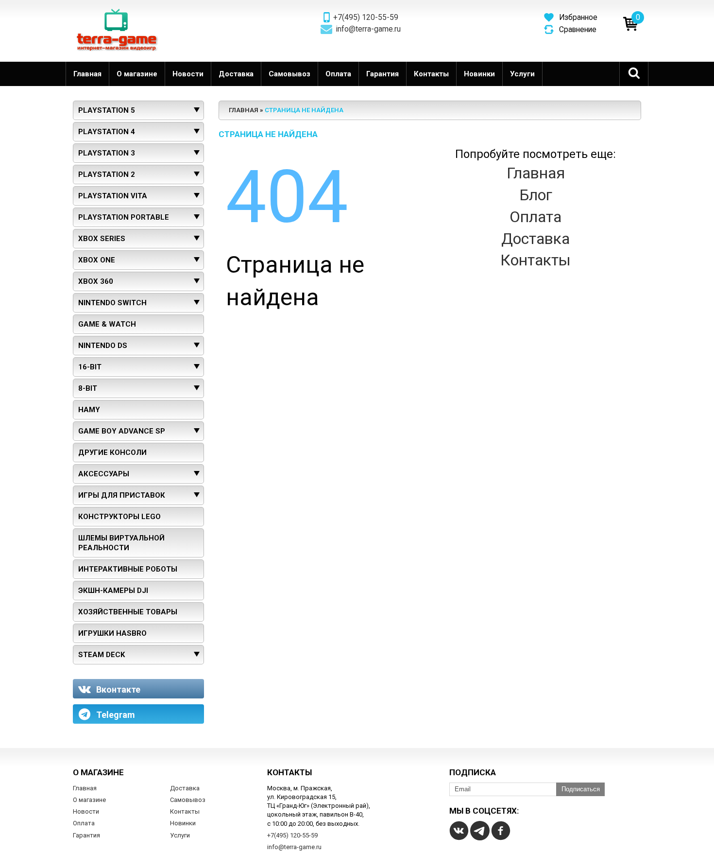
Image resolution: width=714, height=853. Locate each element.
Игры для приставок (121, 495)
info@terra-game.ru (368, 29)
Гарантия (382, 74)
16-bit (90, 367)
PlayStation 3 (106, 153)
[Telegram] (480, 830)
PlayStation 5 (106, 110)
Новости (188, 74)
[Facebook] (500, 830)
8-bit (87, 388)
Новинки (479, 74)
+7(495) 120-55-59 (365, 17)
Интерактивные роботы (127, 569)
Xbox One (96, 260)
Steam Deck (101, 654)
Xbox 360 (95, 281)
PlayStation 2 (106, 174)
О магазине (137, 74)
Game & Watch (107, 324)
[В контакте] (459, 830)
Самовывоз (289, 74)
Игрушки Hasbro (112, 633)
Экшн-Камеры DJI (113, 590)
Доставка (236, 74)
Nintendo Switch (112, 302)
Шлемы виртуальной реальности (121, 543)
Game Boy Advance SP (121, 431)
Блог (535, 195)
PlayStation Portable (123, 217)
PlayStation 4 (106, 131)
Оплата (338, 74)
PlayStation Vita (112, 195)
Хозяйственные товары (127, 612)
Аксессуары (103, 474)
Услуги (522, 74)
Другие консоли (112, 452)
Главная (87, 74)
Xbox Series (101, 238)
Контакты (431, 74)
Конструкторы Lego (119, 516)
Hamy (89, 409)
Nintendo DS (102, 345)
